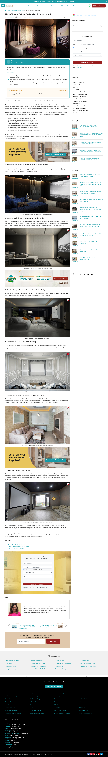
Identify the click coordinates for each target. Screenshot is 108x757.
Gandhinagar (8, 746)
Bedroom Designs (9, 702)
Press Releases (82, 704)
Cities (79, 5)
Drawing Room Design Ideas (80, 94)
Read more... (75, 128)
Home (6, 693)
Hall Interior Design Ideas (79, 96)
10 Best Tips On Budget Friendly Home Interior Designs (90, 258)
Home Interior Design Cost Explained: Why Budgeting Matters (90, 143)
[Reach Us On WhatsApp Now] (90, 6)
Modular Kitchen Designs (11, 696)
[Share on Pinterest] (68, 17)
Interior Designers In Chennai (37, 713)
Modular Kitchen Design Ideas (80, 110)
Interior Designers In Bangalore (13, 713)
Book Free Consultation (37, 584)
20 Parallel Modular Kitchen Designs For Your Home (90, 242)
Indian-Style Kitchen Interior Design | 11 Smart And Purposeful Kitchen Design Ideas (90, 134)
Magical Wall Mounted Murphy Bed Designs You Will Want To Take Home (90, 151)
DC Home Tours (77, 87)
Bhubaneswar (9, 742)
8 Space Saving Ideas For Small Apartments (88, 250)
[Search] (101, 26)
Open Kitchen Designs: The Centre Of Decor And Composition (90, 234)
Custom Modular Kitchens (12, 699)
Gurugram (8, 737)
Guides (68, 5)
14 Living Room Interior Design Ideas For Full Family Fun (91, 200)
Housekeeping (76, 103)
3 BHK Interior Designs (60, 710)
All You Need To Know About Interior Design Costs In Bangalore (90, 192)
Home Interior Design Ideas (17, 10)
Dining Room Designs (10, 707)
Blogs (74, 5)
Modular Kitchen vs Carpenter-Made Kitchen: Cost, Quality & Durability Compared (90, 226)
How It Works (82, 693)
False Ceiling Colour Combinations (17, 548)
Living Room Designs (10, 704)
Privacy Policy (40, 754)
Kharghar (17, 733)
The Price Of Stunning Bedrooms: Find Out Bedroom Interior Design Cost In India (90, 184)
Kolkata (7, 740)
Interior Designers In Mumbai (85, 713)
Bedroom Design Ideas (78, 82)
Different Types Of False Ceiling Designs (18, 546)
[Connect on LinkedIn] (101, 754)
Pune (6, 735)
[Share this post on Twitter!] (64, 17)
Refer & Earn (57, 704)
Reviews (48, 5)
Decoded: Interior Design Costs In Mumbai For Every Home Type (89, 125)
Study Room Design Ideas (79, 113)
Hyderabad (8, 724)
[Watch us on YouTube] (99, 754)
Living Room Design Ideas (79, 108)
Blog (9, 10)
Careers (56, 702)
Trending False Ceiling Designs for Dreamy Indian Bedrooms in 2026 (89, 159)
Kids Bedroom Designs (35, 699)
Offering (63, 5)
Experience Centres (83, 699)
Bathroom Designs (34, 702)
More (84, 5)
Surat (6, 747)
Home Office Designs (83, 710)
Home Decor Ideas (77, 98)
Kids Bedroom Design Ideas (80, 106)
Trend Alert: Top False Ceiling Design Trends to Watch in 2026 (90, 175)
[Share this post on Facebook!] (61, 17)
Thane (12, 733)
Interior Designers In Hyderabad (62, 713)
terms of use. (78, 67)
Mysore (7, 728)
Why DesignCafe (58, 696)
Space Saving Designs (59, 693)
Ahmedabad (8, 744)
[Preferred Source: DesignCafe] (85, 15)
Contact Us (57, 707)
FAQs (55, 699)
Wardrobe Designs (34, 696)
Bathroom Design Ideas (79, 80)
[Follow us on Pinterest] (94, 754)
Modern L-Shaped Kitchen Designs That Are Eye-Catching (90, 217)
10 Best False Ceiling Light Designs (17, 544)
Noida (6, 739)
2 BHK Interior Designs (35, 710)
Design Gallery (31, 5)
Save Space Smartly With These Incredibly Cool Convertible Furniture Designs (90, 209)
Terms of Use (48, 754)
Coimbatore (8, 730)
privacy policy (98, 65)
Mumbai (7, 733)
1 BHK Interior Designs (11, 710)
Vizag (6, 731)
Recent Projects (40, 5)
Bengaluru (8, 723)
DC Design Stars (77, 84)
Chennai (7, 726)
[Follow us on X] (84, 274)
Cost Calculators (55, 5)
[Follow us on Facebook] (88, 754)
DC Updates (76, 89)
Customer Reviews (83, 702)
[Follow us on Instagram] (91, 754)
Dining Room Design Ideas (79, 91)
